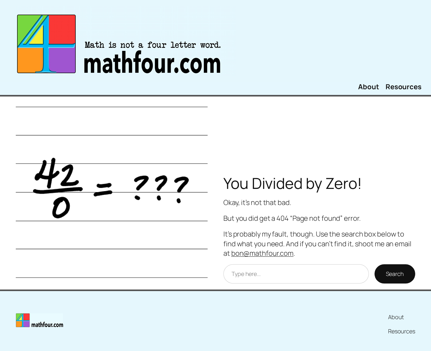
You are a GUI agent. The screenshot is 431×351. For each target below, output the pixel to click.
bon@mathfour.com (262, 253)
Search (395, 274)
